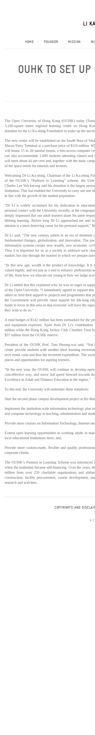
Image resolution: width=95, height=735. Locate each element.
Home (32, 42)
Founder (53, 42)
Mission (77, 42)
